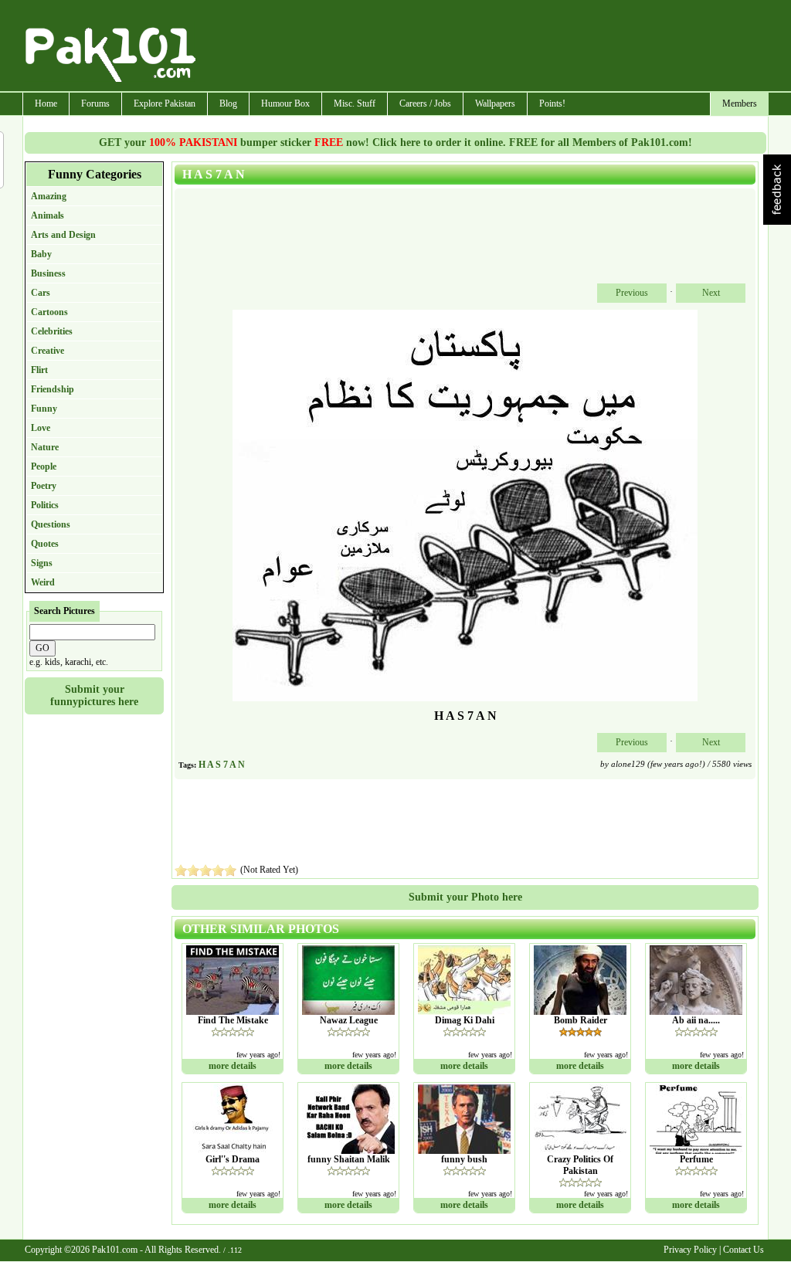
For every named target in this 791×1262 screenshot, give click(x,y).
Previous (632, 292)
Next (711, 292)
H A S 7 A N (222, 764)
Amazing (48, 196)
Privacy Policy (690, 1249)
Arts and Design (63, 234)
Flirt (39, 370)
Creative (47, 350)
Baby (41, 254)
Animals (47, 215)
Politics (45, 505)
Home (46, 103)
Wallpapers (495, 103)
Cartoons (49, 312)
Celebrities (52, 331)
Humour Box (285, 103)
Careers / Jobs (425, 103)
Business (48, 273)
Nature (45, 447)
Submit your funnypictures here (94, 695)
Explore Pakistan (164, 103)
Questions (50, 524)
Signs (42, 563)
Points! (552, 103)
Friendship (52, 389)
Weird (43, 582)
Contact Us (743, 1249)
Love (40, 427)
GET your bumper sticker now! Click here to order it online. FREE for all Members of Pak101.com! (395, 142)
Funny (44, 408)
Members (739, 103)
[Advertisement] (483, 47)
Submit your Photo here (465, 897)
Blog (228, 103)
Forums (95, 103)
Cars (40, 292)
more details (232, 1065)
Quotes (45, 543)
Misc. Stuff (354, 103)
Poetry (43, 485)
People (43, 466)
